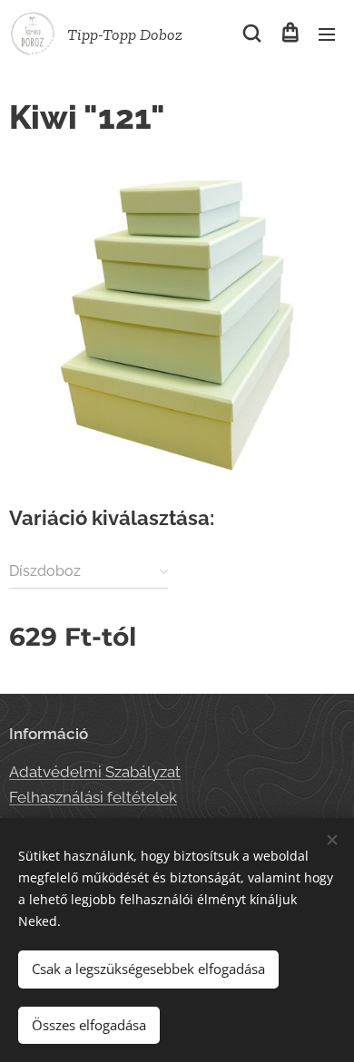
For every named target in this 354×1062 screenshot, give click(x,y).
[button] (251, 33)
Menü (327, 33)
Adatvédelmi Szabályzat (95, 772)
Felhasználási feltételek (93, 797)
